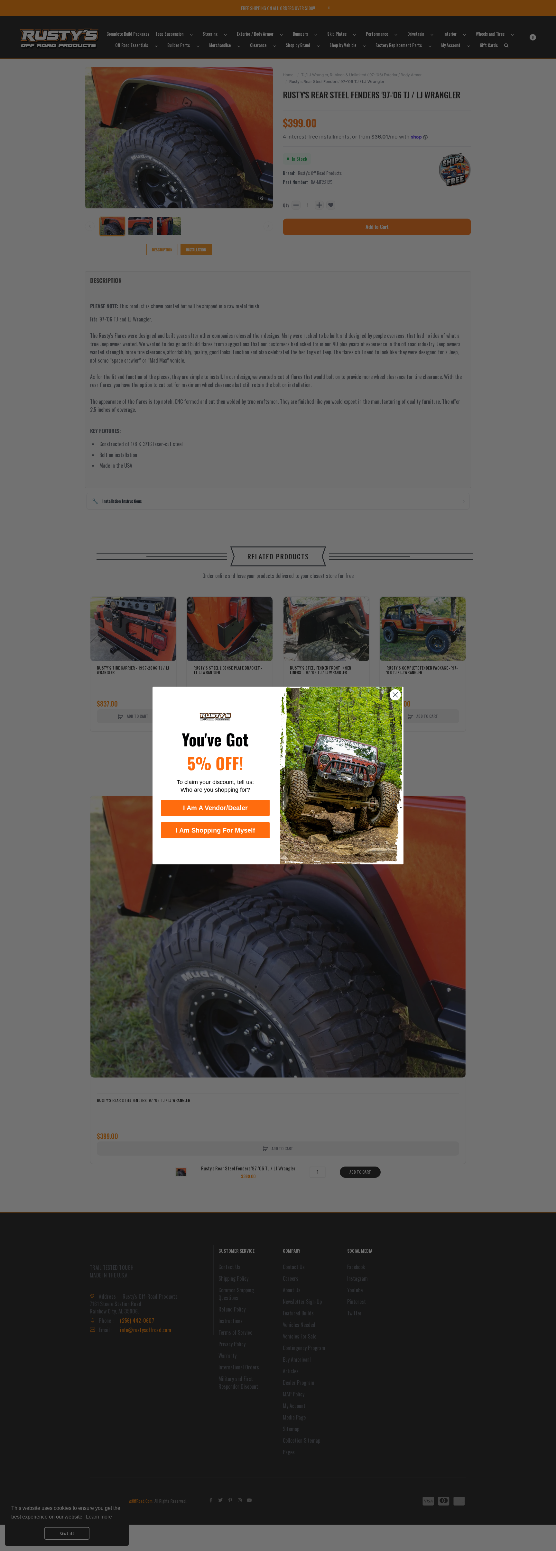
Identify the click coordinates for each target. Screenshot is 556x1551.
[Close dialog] (395, 694)
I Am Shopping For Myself (215, 830)
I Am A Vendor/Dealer (215, 807)
